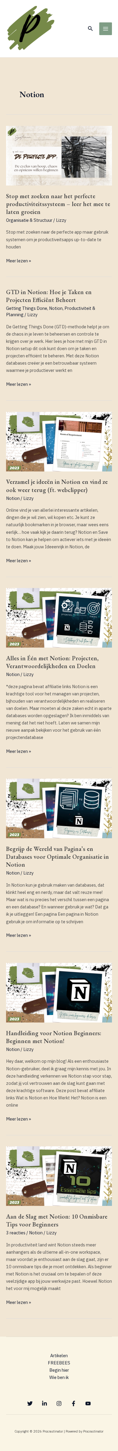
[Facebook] (73, 1403)
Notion (56, 308)
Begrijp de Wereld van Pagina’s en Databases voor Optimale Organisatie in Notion (57, 856)
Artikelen (59, 1355)
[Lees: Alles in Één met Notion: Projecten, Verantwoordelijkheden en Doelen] (59, 617)
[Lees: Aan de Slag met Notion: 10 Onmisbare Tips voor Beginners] (59, 1175)
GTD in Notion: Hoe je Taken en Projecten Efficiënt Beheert (49, 296)
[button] (90, 29)
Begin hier (59, 1370)
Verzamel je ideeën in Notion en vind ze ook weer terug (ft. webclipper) (57, 486)
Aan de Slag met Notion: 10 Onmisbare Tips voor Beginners (56, 1220)
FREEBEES (59, 1363)
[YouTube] (88, 1403)
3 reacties (15, 1233)
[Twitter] (30, 1403)
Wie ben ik (59, 1377)
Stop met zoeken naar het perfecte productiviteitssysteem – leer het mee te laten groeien (58, 204)
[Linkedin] (44, 1403)
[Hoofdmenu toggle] (105, 28)
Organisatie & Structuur (29, 220)
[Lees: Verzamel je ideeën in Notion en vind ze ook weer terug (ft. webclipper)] (59, 441)
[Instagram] (59, 1403)
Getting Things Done (26, 308)
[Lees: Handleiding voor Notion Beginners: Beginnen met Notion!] (59, 992)
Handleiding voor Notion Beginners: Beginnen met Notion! (53, 1037)
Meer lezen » (18, 260)
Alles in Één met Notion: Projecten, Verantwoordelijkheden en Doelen (52, 662)
